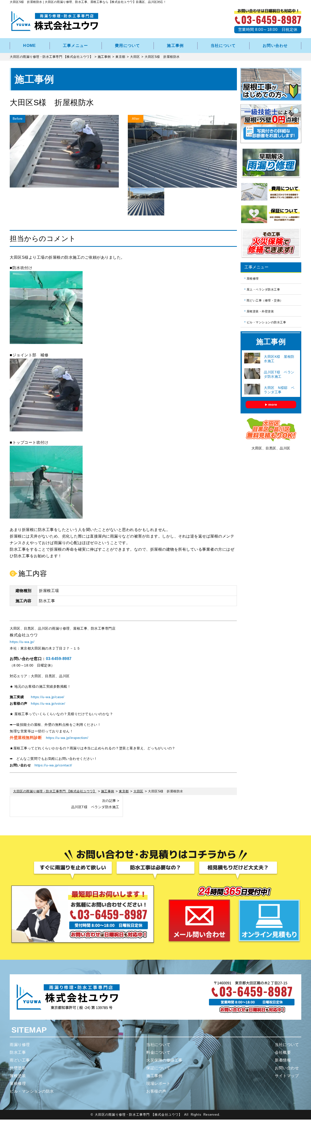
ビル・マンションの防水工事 (266, 322)
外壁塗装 (18, 1068)
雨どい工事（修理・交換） (265, 300)
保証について (158, 1068)
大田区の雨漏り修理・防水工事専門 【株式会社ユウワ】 (138, 1114)
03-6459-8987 (59, 659)
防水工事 (18, 1052)
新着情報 (283, 1060)
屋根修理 (253, 278)
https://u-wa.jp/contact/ (53, 765)
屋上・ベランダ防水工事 (263, 289)
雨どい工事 (20, 1060)
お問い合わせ (275, 45)
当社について (223, 45)
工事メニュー (75, 45)
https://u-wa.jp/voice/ (48, 703)
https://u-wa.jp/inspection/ (67, 738)
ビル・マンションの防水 (32, 1091)
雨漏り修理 (20, 1045)
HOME (29, 45)
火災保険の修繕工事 (164, 1060)
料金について (158, 1052)
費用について (127, 45)
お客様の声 (156, 1091)
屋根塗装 (18, 1076)
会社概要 (283, 1052)
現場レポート (158, 1083)
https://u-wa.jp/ (22, 642)
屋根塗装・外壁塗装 (260, 311)
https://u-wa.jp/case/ (47, 697)
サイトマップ (287, 1076)
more (272, 404)
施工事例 (175, 45)
